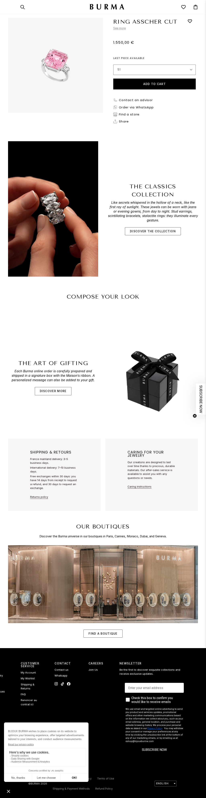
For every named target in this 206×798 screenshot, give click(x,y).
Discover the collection (153, 231)
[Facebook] (68, 684)
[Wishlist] (180, 7)
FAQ (23, 694)
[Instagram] (56, 684)
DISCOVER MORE (53, 391)
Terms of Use (105, 778)
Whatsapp (61, 675)
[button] (201, 399)
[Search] (26, 7)
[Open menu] (14, 7)
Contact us (61, 669)
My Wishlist (28, 678)
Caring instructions (139, 486)
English (162, 783)
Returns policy (39, 496)
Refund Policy (104, 788)
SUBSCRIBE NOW (154, 750)
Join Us (93, 669)
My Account (28, 672)
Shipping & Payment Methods (71, 788)
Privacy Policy (154, 728)
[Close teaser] (195, 416)
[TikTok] (62, 684)
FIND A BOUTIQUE (103, 633)
